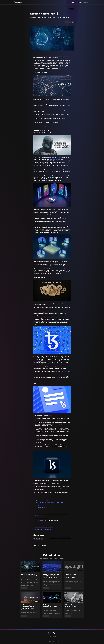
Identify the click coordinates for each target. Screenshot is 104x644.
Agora (51, 636)
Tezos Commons (36, 545)
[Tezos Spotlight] (18, 2)
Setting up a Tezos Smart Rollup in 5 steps (44, 527)
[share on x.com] (66, 22)
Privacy (59, 641)
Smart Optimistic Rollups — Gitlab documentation (45, 505)
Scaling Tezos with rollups (40, 520)
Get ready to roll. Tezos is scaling (42, 507)
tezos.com (86, 2)
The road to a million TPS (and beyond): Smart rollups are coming (49, 502)
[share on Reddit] (68, 22)
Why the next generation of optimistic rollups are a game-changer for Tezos (51, 500)
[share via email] (73, 22)
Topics (72, 2)
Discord (54, 636)
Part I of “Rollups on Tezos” (40, 56)
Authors (79, 2)
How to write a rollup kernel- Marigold (43, 529)
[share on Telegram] (70, 22)
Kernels (39, 360)
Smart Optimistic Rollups (55, 159)
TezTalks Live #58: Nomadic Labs (42, 518)
